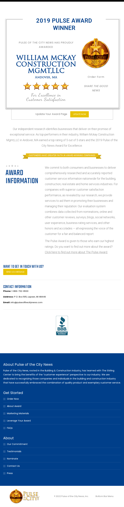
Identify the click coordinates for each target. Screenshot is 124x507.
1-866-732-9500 (20, 291)
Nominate (12, 458)
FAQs (10, 428)
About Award (14, 406)
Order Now (13, 398)
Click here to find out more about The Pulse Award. (76, 252)
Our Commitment (17, 444)
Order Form (96, 77)
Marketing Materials (18, 413)
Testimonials (14, 451)
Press (10, 473)
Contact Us (13, 466)
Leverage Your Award (19, 420)
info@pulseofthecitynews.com (26, 302)
